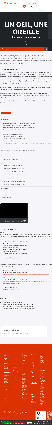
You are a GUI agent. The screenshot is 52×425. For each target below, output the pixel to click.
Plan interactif (50, 33)
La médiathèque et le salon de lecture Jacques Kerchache (24, 399)
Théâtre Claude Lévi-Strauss (13, 159)
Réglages (29, 423)
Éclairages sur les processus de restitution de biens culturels (42, 363)
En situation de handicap (15, 375)
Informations (50, 20)
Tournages (6, 391)
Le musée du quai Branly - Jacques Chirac (42, 356)
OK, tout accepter (7, 423)
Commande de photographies (6, 395)
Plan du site (33, 392)
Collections (14, 10)
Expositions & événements (23, 10)
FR (24, 6)
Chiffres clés (41, 384)
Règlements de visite (33, 397)
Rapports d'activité (42, 394)
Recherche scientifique (34, 10)
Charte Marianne (5, 398)
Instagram (35, 6)
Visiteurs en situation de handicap (31, 3)
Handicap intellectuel (17, 412)
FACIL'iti (26, 412)
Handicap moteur (5, 412)
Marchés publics (5, 401)
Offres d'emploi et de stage (42, 400)
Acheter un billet (6, 112)
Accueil (2, 49)
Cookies (32, 399)
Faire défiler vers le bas (26, 43)
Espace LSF (21, 412)
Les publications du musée (6, 367)
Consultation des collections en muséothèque (6, 388)
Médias (50, 28)
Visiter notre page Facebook (28, 6)
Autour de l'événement (24, 331)
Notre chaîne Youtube (32, 372)
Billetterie (50, 16)
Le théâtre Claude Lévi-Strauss (24, 386)
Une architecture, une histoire (24, 354)
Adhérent (14, 353)
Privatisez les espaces (6, 376)
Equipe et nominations (42, 397)
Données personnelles (33, 402)
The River (24, 369)
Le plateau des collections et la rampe (24, 373)
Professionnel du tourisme (15, 368)
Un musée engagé (42, 373)
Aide (32, 394)
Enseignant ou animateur (15, 356)
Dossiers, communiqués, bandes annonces (6, 355)
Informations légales (33, 386)
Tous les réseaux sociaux (32, 377)
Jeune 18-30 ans (15, 359)
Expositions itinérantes (6, 379)
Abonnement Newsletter (33, 354)
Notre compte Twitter (31, 6)
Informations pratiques (5, 10)
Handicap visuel (9, 412)
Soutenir (43, 10)
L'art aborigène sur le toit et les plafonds (24, 394)
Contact (32, 356)
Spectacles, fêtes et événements (25, 48)
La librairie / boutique (24, 363)
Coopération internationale (42, 381)
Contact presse (5, 359)
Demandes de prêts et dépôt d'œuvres (6, 382)
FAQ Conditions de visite (42, 387)
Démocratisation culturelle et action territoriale (42, 377)
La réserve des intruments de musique (24, 378)
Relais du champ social (15, 365)
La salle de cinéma (24, 390)
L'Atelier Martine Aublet (23, 382)
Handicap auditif (13, 412)
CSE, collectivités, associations (15, 371)
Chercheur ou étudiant (15, 378)
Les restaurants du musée (24, 367)
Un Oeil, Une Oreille (38, 48)
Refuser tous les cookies (19, 423)
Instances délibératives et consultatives (42, 369)
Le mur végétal (23, 360)
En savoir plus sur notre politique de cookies (42, 423)
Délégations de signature (33, 389)
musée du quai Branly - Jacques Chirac (12, 3)
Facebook (32, 363)
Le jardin (23, 357)
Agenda (50, 24)
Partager (46, 49)
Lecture (2, 220)
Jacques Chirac (41, 404)
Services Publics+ (41, 391)
